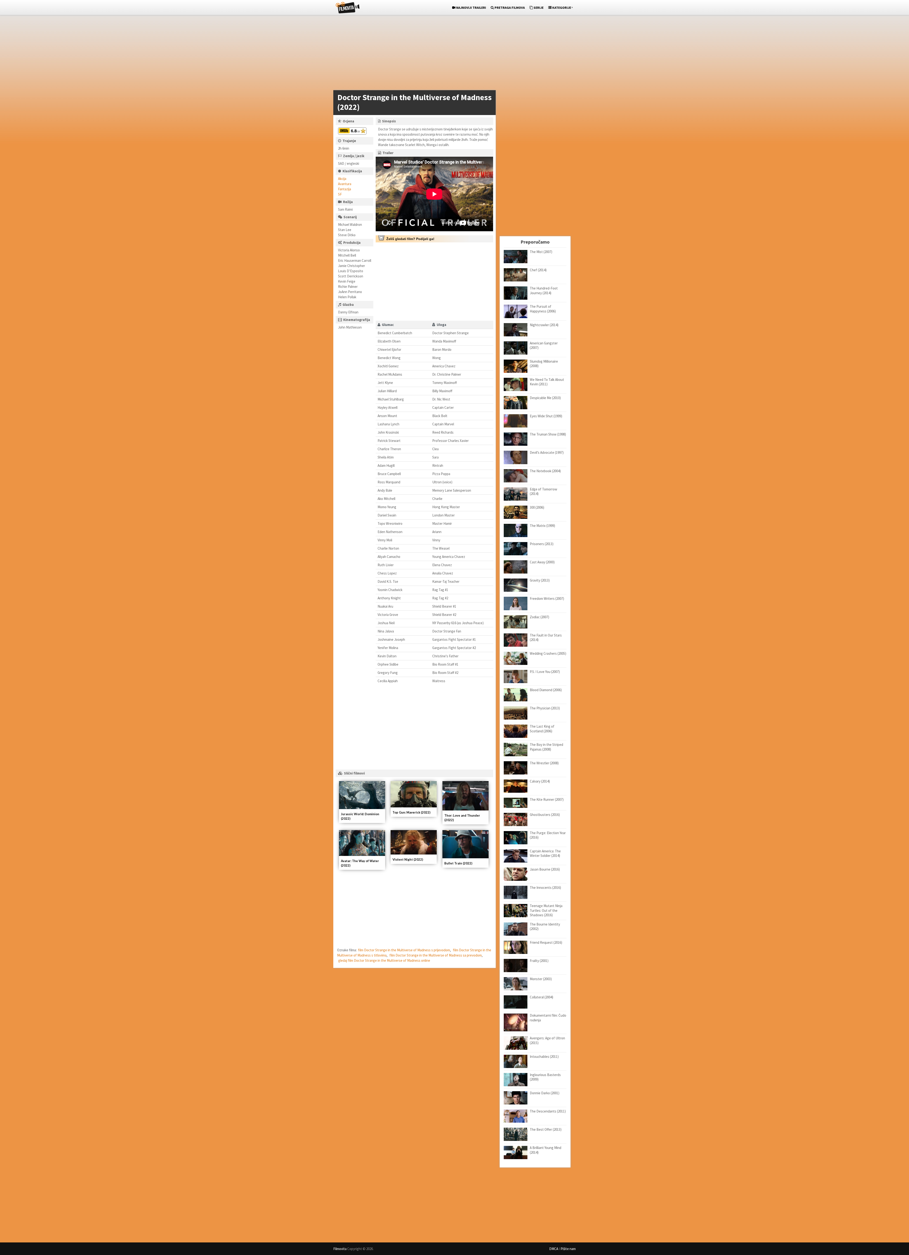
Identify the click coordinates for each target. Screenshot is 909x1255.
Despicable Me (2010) (545, 398)
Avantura (344, 184)
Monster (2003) (541, 979)
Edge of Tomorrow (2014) (543, 491)
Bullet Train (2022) (458, 863)
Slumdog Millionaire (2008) (544, 363)
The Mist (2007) (541, 251)
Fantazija (344, 189)
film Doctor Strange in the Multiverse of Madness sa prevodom (435, 955)
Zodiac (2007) (539, 617)
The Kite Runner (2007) (547, 799)
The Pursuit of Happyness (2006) (543, 308)
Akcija (342, 178)
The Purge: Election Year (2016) (548, 835)
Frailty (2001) (539, 960)
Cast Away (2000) (542, 562)
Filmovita (340, 1248)
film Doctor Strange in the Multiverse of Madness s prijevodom (404, 950)
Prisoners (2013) (541, 544)
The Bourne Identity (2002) (545, 926)
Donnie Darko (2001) (544, 1093)
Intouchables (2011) (544, 1056)
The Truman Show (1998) (548, 434)
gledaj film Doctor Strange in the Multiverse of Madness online (384, 960)
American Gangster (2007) (544, 345)
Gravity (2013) (540, 580)
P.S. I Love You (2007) (545, 671)
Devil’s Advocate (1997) (547, 452)
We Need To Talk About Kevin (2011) (547, 382)
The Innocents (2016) (545, 887)
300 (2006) (537, 507)
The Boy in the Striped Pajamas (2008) (546, 747)
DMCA (553, 1248)
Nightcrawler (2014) (544, 325)
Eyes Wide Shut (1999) (546, 416)
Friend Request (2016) (546, 942)
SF (340, 194)
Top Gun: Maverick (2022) (411, 812)
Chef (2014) (538, 270)
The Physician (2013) (545, 708)
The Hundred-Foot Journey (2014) (544, 290)
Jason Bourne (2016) (545, 869)
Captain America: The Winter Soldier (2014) (545, 853)
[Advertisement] (452, 53)
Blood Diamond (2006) (546, 690)
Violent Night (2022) (407, 859)
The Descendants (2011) (548, 1111)
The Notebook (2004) (545, 471)
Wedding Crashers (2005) (548, 653)
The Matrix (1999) (542, 525)
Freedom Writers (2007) (547, 598)
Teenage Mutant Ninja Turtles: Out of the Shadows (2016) (546, 910)
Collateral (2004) (541, 997)
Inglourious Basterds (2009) (545, 1077)
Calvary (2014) (540, 781)
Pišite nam (568, 1248)
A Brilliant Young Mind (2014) (545, 1150)
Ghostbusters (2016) (545, 814)
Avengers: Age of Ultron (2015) (547, 1040)
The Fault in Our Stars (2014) (546, 637)
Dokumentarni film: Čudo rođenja (548, 1017)
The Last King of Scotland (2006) (542, 728)
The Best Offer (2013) (545, 1129)
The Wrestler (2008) (544, 763)
